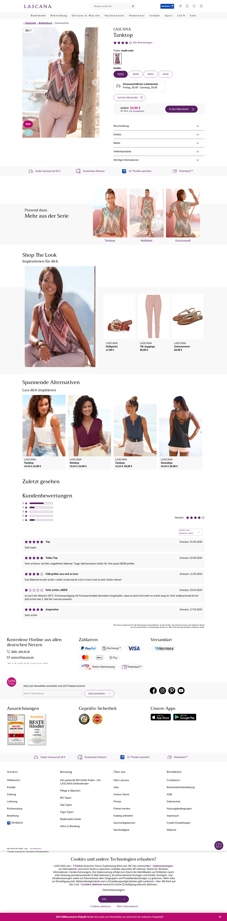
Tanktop (110, 240)
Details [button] (117, 134)
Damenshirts (62, 23)
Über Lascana (121, 780)
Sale (193, 16)
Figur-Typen (67, 812)
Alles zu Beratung (70, 826)
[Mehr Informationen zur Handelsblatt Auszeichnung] (37, 730)
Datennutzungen (163, 866)
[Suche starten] (133, 6)
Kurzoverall (182, 240)
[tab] (118, 58)
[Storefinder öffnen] (180, 6)
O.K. (104, 899)
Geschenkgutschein (124, 823)
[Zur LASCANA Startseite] (37, 6)
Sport (169, 16)
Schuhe (154, 16)
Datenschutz (174, 801)
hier (158, 881)
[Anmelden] (187, 6)
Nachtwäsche (114, 16)
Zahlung (11, 794)
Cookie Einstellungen (178, 823)
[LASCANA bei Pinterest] (171, 690)
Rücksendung (14, 808)
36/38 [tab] (135, 74)
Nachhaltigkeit (121, 830)
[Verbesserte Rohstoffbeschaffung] (28, 132)
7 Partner (78, 866)
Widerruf (171, 830)
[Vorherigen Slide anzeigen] (26, 82)
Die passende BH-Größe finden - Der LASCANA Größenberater (80, 782)
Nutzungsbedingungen (179, 808)
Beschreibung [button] (121, 126)
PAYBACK (17, 823)
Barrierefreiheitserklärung (181, 787)
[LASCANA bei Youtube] (181, 690)
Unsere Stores (121, 794)
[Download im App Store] (161, 717)
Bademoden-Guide (70, 819)
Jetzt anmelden (96, 693)
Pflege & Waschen (70, 790)
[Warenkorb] (201, 6)
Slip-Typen (66, 805)
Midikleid (146, 240)
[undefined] (198, 214)
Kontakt (11, 787)
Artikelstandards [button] (122, 151)
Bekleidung (59, 16)
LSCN (181, 16)
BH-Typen (65, 797)
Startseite (30, 23)
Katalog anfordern (123, 815)
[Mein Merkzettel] (194, 6)
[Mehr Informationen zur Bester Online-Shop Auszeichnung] (16, 730)
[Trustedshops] (84, 719)
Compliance (173, 780)
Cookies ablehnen (92, 884)
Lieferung (12, 801)
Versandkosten (138, 111)
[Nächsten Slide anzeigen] (95, 82)
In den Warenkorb (178, 109)
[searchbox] (109, 6)
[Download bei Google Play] (184, 717)
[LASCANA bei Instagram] (162, 690)
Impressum (173, 815)
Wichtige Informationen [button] (126, 160)
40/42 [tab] (150, 74)
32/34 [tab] (121, 74)
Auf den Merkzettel (128, 97)
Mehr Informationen (127, 906)
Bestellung (13, 815)
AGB (169, 794)
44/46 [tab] (165, 74)
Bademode (38, 16)
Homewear (137, 16)
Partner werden (122, 808)
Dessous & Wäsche (86, 16)
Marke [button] (117, 143)
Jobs (116, 787)
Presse (117, 801)
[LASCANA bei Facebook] (153, 690)
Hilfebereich (13, 780)
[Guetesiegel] (97, 719)
